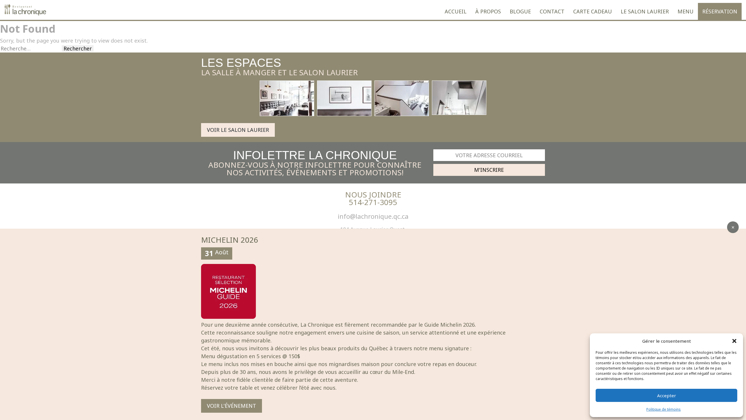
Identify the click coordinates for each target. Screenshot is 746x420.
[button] (734, 341)
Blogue (520, 11)
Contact (552, 11)
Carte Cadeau (592, 11)
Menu (686, 11)
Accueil (456, 11)
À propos (488, 11)
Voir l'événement (231, 405)
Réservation (719, 11)
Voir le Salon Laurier (238, 129)
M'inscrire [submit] (489, 169)
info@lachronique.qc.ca (373, 216)
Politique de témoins (663, 409)
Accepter (666, 395)
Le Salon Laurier (645, 11)
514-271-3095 (373, 202)
